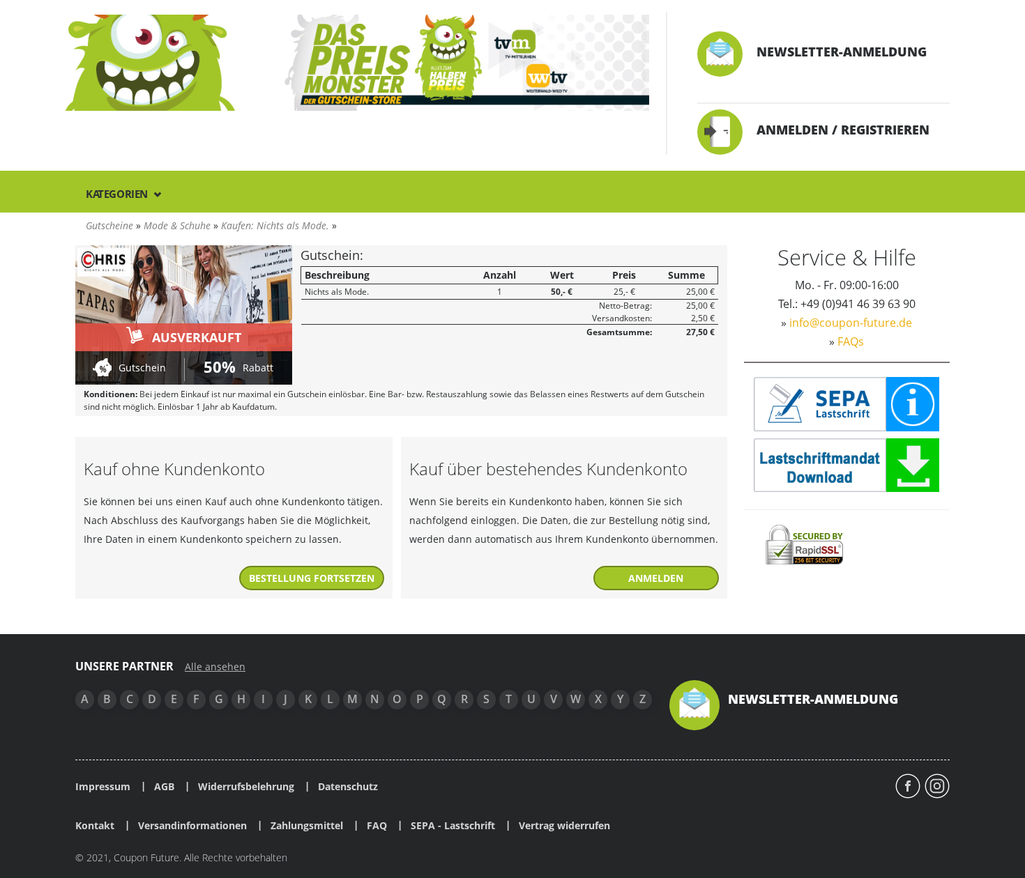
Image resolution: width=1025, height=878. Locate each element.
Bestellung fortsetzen (311, 578)
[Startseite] (357, 61)
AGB (164, 786)
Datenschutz (348, 786)
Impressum (102, 786)
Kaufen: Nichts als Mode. (275, 225)
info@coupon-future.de (850, 322)
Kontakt (94, 825)
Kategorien (118, 194)
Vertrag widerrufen (564, 825)
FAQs (850, 341)
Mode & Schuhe (177, 225)
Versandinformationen (192, 825)
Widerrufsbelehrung (246, 786)
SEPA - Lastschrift (453, 825)
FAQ (377, 825)
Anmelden (655, 578)
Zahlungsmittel (307, 825)
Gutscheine (109, 225)
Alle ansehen (215, 667)
